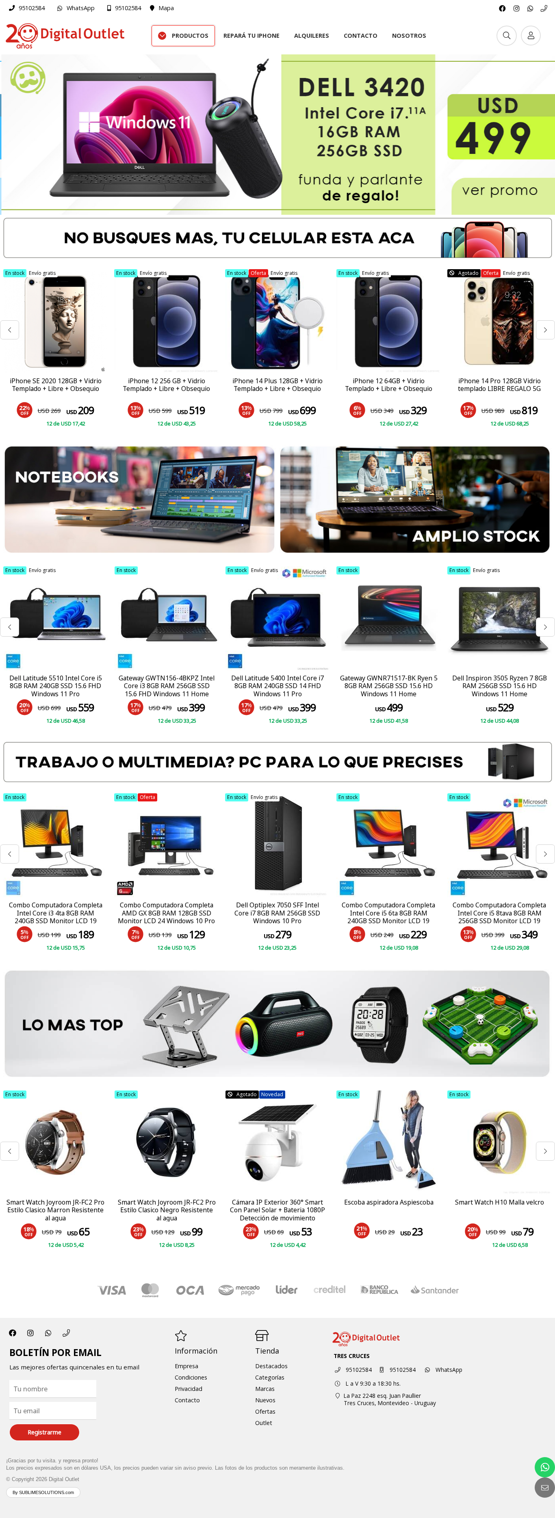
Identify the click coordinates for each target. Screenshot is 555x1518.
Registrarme (44, 1432)
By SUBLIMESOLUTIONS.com (43, 1492)
